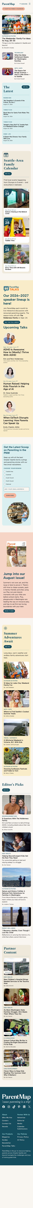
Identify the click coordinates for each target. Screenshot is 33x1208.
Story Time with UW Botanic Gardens (15, 268)
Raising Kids (7, 98)
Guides (5, 1140)
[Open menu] (29, 3)
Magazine (6, 1137)
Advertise (21, 1118)
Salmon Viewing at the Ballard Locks (16, 212)
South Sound (10, 478)
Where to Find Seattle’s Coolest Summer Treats (16, 713)
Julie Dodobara (10, 687)
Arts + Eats (18, 68)
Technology (18, 52)
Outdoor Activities (9, 36)
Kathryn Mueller (10, 716)
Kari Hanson (7, 865)
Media (19, 1123)
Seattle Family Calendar (14, 9)
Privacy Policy (23, 1137)
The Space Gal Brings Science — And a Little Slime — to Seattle (22, 73)
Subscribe (24, 3)
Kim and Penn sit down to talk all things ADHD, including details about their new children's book (16, 825)
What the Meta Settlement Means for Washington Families (21, 58)
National (8, 484)
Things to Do (7, 110)
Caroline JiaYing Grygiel (12, 744)
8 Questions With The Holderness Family (15, 820)
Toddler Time (9, 240)
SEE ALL (25, 87)
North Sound (9, 481)
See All (7, 173)
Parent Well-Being (8, 928)
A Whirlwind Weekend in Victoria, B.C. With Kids (13, 741)
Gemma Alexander (11, 1047)
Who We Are (7, 1118)
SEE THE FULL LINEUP (12, 322)
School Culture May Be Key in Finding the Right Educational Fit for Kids (15, 1042)
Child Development (10, 1068)
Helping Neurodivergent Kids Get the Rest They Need (15, 857)
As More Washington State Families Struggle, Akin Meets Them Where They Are (15, 1012)
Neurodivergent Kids (9, 816)
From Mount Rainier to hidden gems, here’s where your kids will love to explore (15, 899)
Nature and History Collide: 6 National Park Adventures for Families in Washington (13, 893)
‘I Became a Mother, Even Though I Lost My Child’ (16, 931)
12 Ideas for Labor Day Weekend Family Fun (16, 684)
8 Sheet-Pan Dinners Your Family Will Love (15, 137)
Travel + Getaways (10, 738)
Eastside (8, 474)
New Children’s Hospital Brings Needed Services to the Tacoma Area (16, 981)
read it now (9, 611)
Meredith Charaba (9, 48)
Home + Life (7, 134)
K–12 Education (9, 1038)
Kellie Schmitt (9, 985)
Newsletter (6, 1143)
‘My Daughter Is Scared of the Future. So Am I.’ (14, 101)
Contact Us (6, 1123)
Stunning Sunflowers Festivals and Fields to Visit (15, 770)
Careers (5, 1121)
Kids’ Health (6, 853)
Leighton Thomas (9, 904)
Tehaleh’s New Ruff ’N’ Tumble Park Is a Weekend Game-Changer (15, 125)
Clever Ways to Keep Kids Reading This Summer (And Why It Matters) (14, 1073)
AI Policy (20, 1140)
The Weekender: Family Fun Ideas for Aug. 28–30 (16, 39)
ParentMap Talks (8, 1146)
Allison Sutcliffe (8, 829)
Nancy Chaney (10, 773)
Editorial (20, 1121)
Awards (5, 1126)
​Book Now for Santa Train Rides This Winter (16, 113)
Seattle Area (9, 471)
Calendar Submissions (22, 1128)
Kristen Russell (20, 63)
